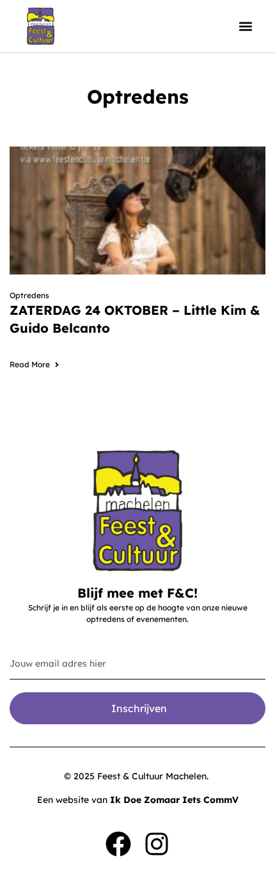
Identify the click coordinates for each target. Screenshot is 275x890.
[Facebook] (118, 844)
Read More (30, 364)
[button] (245, 26)
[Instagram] (157, 844)
